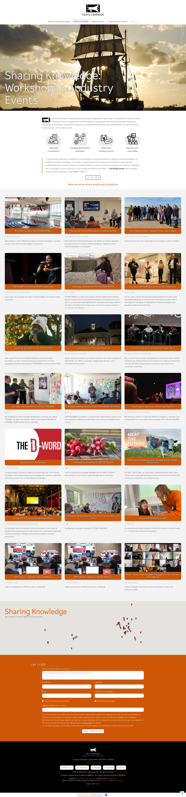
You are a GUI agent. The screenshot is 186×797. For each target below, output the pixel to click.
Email (44, 691)
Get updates (82, 767)
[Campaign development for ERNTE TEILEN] (93, 445)
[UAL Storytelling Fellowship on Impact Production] (153, 269)
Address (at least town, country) (54, 706)
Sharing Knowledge (81, 22)
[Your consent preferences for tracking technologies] (182, 793)
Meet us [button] (134, 22)
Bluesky (121, 767)
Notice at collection (84, 794)
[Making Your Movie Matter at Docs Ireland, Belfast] (93, 213)
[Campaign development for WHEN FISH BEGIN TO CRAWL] (93, 389)
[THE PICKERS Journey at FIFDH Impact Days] (33, 269)
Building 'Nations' (98, 22)
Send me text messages (106, 701)
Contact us (66, 767)
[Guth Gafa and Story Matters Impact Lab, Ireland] (153, 213)
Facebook (108, 767)
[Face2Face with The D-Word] (33, 445)
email (98, 784)
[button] (71, 649)
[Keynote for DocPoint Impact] (153, 500)
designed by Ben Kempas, (86, 779)
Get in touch (93, 177)
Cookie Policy (118, 780)
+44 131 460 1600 (93, 763)
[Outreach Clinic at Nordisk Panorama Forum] (33, 500)
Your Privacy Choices (96, 794)
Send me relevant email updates (56, 701)
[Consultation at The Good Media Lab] (93, 330)
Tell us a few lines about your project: (56, 669)
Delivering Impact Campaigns (59, 22)
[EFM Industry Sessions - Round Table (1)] (93, 559)
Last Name (99, 682)
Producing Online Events (118, 22)
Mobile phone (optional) (103, 691)
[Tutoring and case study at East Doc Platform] (153, 389)
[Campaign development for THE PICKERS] (33, 330)
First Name (46, 682)
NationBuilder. (111, 779)
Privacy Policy (88, 723)
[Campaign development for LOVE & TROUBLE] (33, 389)
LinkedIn (96, 767)
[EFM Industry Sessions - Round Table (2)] (33, 559)
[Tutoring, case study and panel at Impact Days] (153, 330)
